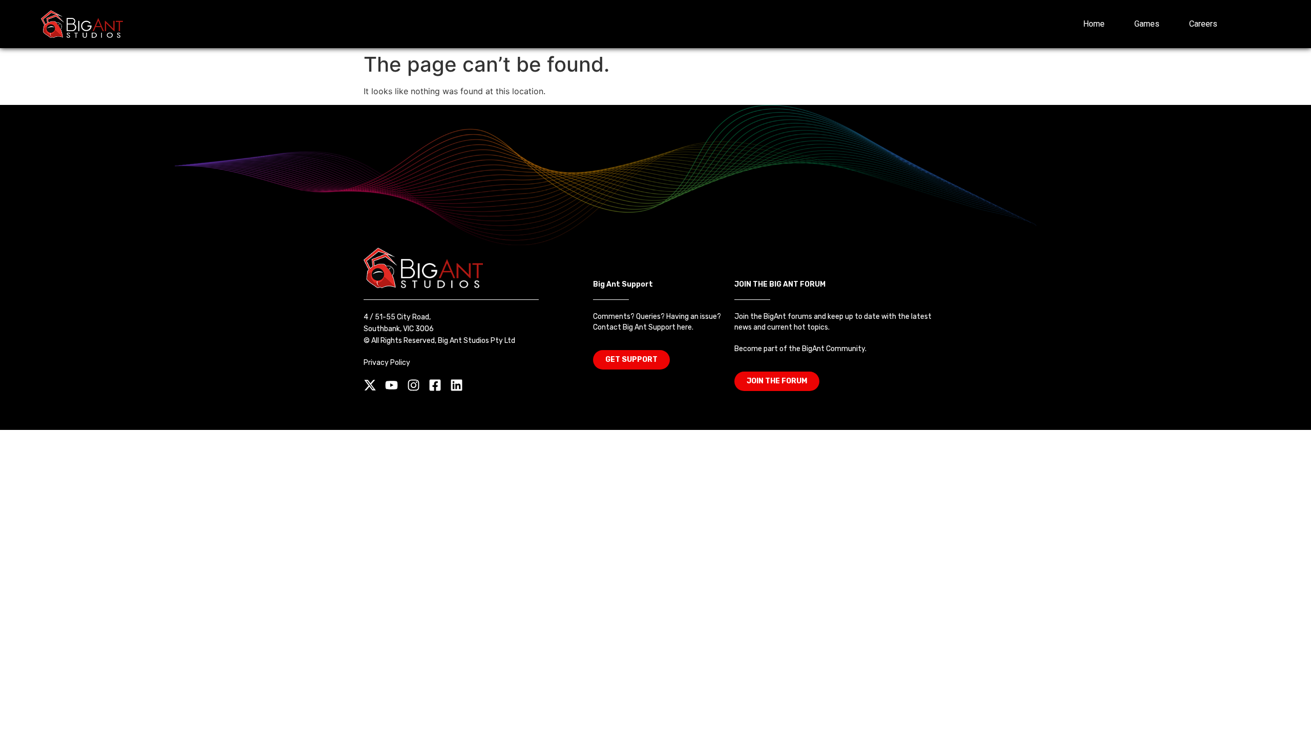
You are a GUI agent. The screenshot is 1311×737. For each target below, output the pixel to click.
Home (1094, 24)
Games (1146, 24)
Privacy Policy (387, 362)
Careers (1203, 24)
